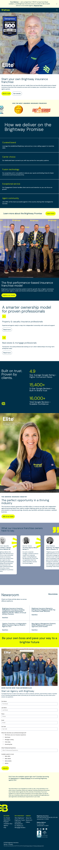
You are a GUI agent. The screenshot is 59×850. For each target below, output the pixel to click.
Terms (5, 844)
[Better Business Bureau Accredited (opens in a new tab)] (42, 834)
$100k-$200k (8, 761)
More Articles (53, 594)
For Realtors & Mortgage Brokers (20, 826)
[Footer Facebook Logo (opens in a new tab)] (38, 829)
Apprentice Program (7, 821)
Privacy (11, 844)
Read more (7, 330)
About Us (28, 818)
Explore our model (9, 295)
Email (2, 720)
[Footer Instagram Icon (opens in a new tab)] (40, 829)
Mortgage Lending (9, 739)
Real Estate (7, 737)
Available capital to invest (7, 754)
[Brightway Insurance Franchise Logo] (5, 10)
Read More (5, 617)
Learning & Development (19, 823)
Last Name (4, 707)
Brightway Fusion (20, 820)
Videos (28, 822)
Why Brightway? (19, 818)
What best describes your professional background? (13, 732)
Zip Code (3, 726)
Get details (17, 93)
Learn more (50, 213)
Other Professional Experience (8, 747)
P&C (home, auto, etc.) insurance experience (15, 734)
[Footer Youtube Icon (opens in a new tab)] (43, 829)
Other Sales (7, 742)
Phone (2, 714)
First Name (4, 701)
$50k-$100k (8, 758)
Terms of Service (37, 845)
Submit (5, 768)
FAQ (5, 827)
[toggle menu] (57, 10)
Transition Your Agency (8, 824)
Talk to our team (8, 516)
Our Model (7, 818)
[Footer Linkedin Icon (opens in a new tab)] (46, 829)
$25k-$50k (7, 756)
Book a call (6, 93)
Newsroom (29, 820)
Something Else (8, 744)
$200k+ (7, 763)
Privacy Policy (29, 845)
